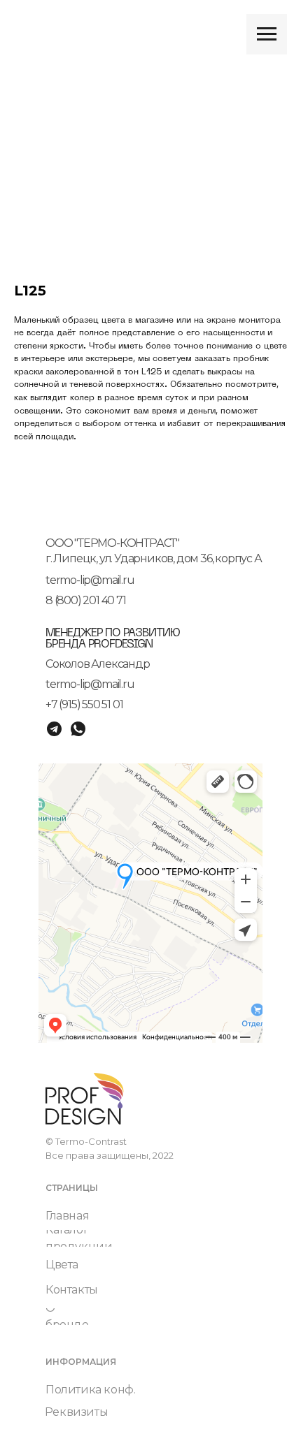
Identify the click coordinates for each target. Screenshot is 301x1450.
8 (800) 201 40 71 (86, 600)
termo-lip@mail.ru (90, 580)
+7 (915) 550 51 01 (84, 704)
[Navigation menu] (266, 34)
